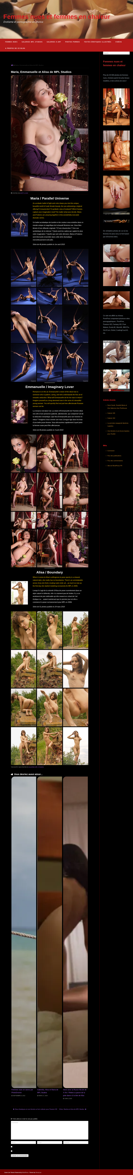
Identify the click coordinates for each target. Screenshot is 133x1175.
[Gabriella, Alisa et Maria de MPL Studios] (49, 932)
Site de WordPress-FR (114, 465)
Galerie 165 (111, 413)
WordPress (25, 1172)
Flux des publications (114, 456)
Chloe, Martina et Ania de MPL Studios (71, 1109)
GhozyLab (38, 1172)
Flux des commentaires (115, 460)
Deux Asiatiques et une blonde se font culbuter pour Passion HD (36, 1109)
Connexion (111, 451)
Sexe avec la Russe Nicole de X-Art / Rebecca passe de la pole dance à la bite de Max (74, 1092)
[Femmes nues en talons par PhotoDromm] (23, 932)
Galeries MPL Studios (36, 767)
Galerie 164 (111, 418)
